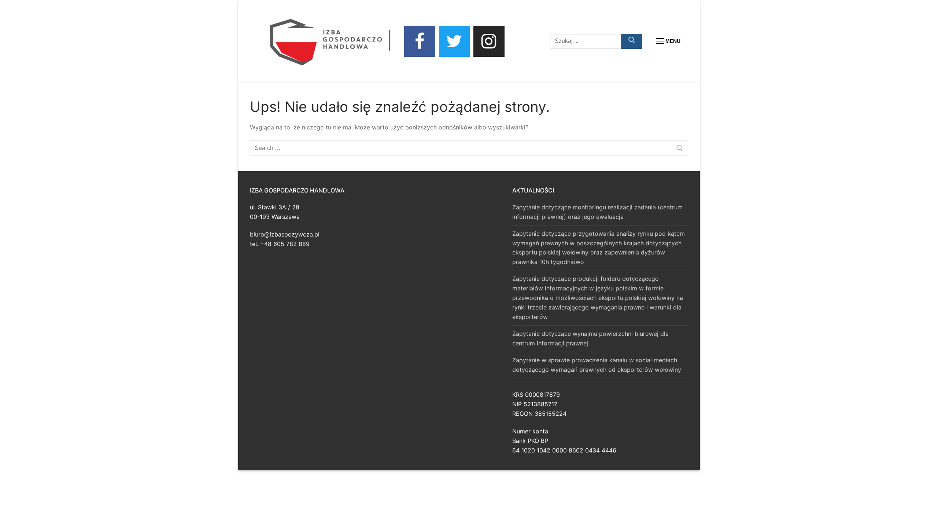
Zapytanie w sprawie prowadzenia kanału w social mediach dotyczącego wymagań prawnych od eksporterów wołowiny (596, 364)
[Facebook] (419, 41)
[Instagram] (489, 41)
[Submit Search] (632, 41)
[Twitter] (454, 41)
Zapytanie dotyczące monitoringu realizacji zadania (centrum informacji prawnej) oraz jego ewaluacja (597, 211)
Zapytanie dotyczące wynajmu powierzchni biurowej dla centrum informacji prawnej (590, 338)
